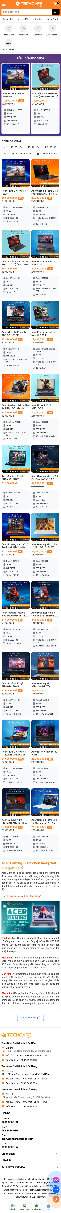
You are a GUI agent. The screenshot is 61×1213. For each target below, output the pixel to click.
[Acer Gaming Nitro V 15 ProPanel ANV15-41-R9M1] (45, 173)
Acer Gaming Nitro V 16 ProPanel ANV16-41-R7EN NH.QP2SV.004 (15, 546)
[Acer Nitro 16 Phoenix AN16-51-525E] (16, 315)
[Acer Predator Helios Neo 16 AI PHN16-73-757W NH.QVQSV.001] (16, 595)
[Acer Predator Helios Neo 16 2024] (45, 315)
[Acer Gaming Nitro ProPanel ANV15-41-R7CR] (16, 802)
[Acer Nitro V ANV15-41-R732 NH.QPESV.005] (16, 734)
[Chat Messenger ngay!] (56, 1180)
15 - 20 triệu (33, 147)
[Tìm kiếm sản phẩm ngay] (56, 12)
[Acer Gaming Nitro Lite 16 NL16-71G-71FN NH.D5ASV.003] (45, 802)
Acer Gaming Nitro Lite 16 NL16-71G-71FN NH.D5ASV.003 (44, 821)
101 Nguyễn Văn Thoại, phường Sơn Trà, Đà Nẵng (25, 1097)
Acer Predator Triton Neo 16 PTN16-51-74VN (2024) (16, 407)
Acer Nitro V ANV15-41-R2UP (13, 95)
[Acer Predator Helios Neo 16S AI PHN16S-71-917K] (45, 595)
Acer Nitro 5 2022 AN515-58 (41, 407)
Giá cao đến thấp (48, 153)
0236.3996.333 (29, 1060)
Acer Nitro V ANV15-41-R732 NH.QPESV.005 (15, 753)
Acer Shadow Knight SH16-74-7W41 (13, 685)
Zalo (56, 1190)
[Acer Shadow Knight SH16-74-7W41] (16, 666)
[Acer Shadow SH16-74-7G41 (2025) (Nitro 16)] (45, 77)
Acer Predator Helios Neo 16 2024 (43, 334)
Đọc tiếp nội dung (29, 1017)
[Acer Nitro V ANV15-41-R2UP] (15, 77)
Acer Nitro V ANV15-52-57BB (44, 753)
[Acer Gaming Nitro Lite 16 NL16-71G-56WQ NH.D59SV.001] (45, 527)
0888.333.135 (9, 1147)
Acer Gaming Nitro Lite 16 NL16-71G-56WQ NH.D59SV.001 (44, 546)
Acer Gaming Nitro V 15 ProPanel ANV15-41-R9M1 (44, 192)
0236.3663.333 (29, 1083)
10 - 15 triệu (16, 147)
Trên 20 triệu (51, 147)
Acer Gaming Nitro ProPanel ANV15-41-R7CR (13, 821)
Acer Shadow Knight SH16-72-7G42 (13, 478)
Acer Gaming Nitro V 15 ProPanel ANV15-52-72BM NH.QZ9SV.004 (44, 478)
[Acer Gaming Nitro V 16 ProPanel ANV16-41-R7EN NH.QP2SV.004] (16, 527)
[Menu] (4, 4)
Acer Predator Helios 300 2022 (43, 263)
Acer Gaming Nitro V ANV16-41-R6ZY (42, 685)
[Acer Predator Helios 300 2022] (45, 244)
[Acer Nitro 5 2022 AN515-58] (45, 388)
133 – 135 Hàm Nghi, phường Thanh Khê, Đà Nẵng (26, 1051)
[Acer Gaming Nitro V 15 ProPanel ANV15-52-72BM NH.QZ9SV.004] (45, 459)
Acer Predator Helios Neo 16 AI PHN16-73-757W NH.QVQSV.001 (14, 614)
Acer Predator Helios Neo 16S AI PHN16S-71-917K (45, 614)
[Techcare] (29, 4)
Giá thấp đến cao (23, 153)
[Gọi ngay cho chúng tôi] (56, 1199)
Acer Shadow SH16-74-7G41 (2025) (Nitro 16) (45, 95)
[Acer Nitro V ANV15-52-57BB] (45, 734)
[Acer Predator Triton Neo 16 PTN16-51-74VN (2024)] (16, 388)
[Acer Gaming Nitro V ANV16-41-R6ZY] (45, 666)
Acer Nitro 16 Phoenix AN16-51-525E (14, 334)
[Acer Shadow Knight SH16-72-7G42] (16, 459)
